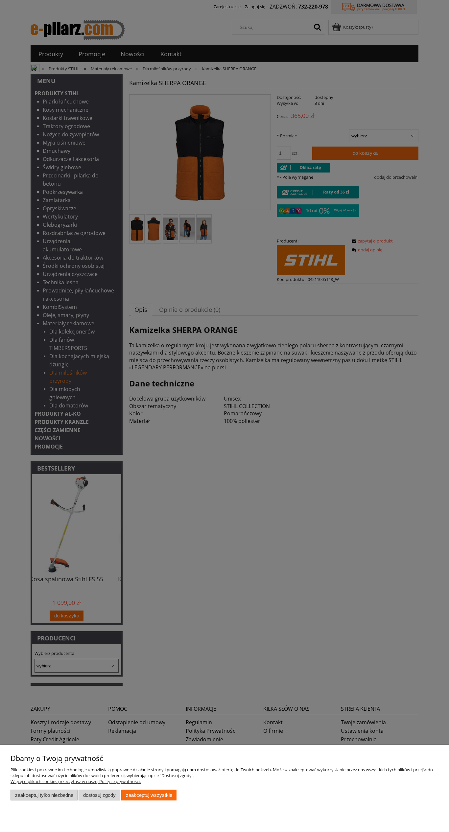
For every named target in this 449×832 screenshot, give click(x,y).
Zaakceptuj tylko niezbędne (44, 795)
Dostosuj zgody (99, 795)
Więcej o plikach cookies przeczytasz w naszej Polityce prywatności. (76, 781)
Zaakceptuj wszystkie (149, 795)
